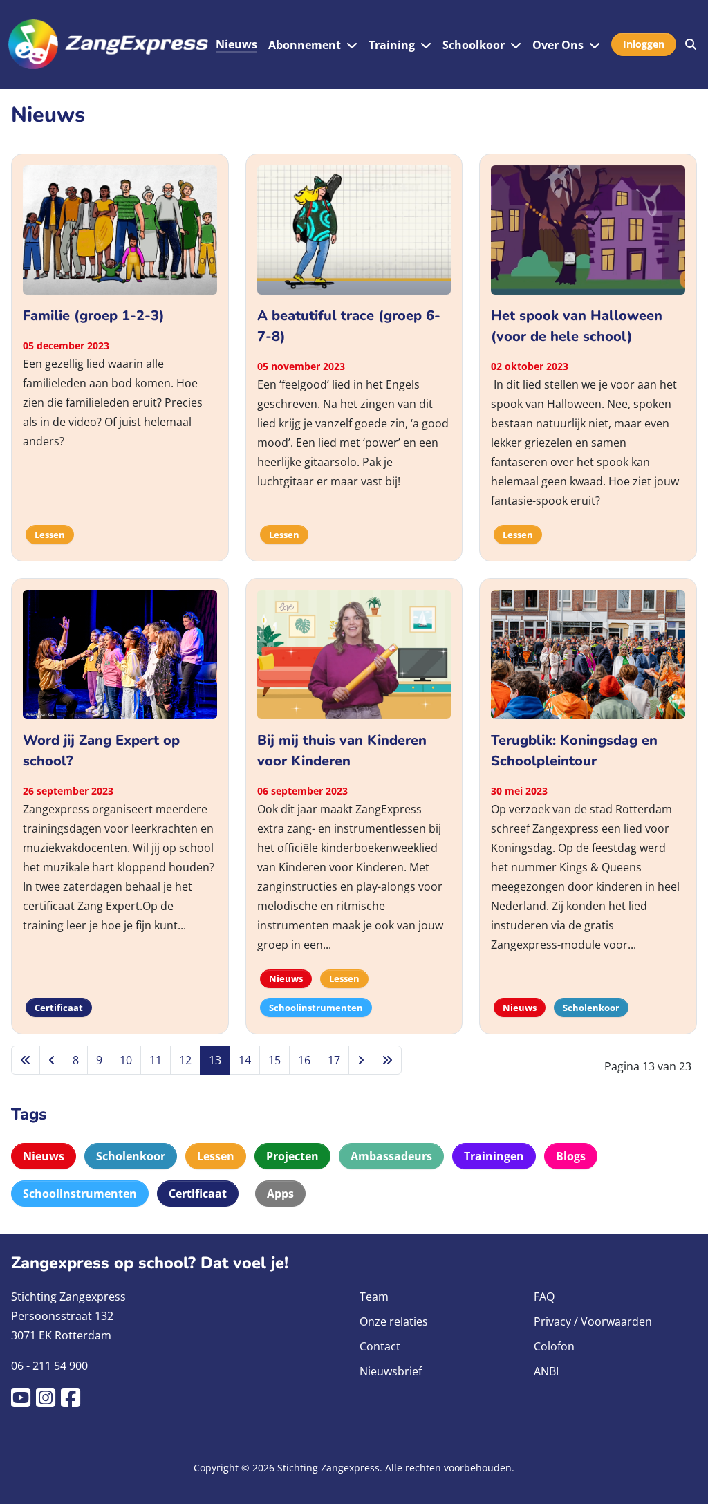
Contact (380, 1346)
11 (155, 1060)
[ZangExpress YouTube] (23, 1401)
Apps (280, 1193)
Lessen (215, 1156)
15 (274, 1060)
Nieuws (236, 44)
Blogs (571, 1156)
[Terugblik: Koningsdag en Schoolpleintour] (588, 653)
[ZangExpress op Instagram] (48, 1401)
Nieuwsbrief (391, 1371)
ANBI (546, 1371)
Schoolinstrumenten (80, 1193)
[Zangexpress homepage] (108, 44)
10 (126, 1060)
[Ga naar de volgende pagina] (360, 1060)
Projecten (292, 1156)
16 (304, 1060)
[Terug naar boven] (684, 1477)
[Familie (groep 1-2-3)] (120, 228)
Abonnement (304, 45)
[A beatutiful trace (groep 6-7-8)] (354, 228)
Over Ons (558, 45)
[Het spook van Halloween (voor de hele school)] (588, 228)
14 (245, 1060)
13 (215, 1060)
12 (185, 1060)
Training (392, 45)
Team (374, 1296)
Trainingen (494, 1156)
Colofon (554, 1346)
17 (334, 1060)
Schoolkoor (473, 45)
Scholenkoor (130, 1156)
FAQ (544, 1296)
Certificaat (198, 1193)
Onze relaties (394, 1321)
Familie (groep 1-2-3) (94, 315)
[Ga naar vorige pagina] (51, 1060)
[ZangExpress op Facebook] (73, 1401)
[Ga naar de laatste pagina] (387, 1060)
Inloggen (643, 43)
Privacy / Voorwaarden (593, 1321)
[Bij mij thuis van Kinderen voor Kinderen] (354, 653)
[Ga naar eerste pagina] (25, 1060)
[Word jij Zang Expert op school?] (120, 653)
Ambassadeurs (391, 1156)
